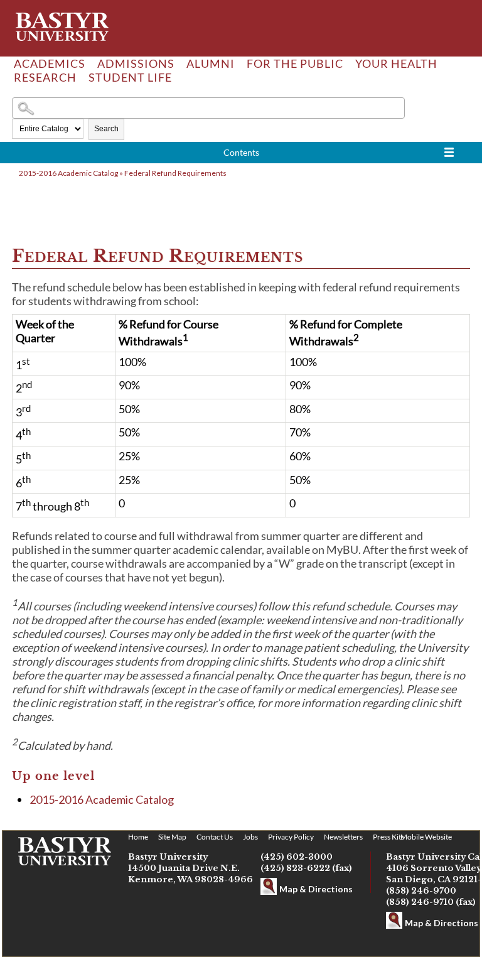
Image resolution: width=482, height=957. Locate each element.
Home (138, 836)
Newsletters (343, 836)
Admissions (135, 63)
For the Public (295, 63)
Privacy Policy (291, 836)
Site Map (172, 836)
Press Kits (388, 836)
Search (106, 128)
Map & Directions (316, 889)
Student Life (130, 77)
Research (45, 77)
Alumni (210, 63)
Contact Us (214, 836)
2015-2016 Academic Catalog (68, 173)
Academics (49, 63)
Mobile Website (426, 836)
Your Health (396, 63)
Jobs (250, 836)
